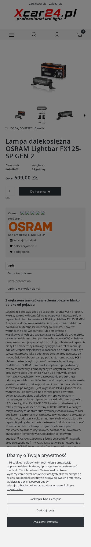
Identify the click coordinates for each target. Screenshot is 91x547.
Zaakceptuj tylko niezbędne (45, 499)
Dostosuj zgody (45, 510)
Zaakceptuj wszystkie (45, 522)
